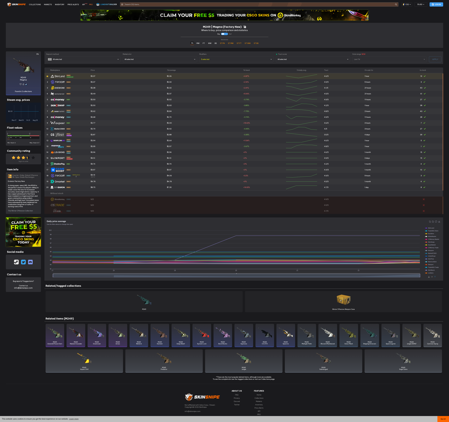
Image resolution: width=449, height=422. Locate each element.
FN (192, 43)
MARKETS (48, 5)
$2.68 (93, 117)
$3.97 (93, 170)
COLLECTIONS (35, 5)
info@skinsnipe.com (23, 288)
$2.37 (93, 76)
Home (259, 395)
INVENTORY (59, 5)
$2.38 (93, 88)
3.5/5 (326, 135)
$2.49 (93, 94)
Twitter (237, 405)
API (84, 5)
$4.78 (93, 181)
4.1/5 (326, 88)
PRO (91, 5)
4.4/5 (326, 170)
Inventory (259, 405)
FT (204, 43)
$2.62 (93, 111)
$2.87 (93, 135)
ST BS (256, 43)
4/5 (325, 129)
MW (198, 43)
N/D (92, 199)
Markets (259, 401)
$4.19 (93, 176)
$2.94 (93, 140)
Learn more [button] (74, 419)
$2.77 (93, 123)
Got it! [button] (443, 419)
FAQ (236, 395)
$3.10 (93, 158)
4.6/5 (326, 76)
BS (216, 43)
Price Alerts (259, 408)
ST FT (239, 43)
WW (209, 43)
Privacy (237, 398)
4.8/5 (326, 111)
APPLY (435, 59)
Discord (237, 401)
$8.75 (93, 187)
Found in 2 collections (23, 91)
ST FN (222, 43)
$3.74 (93, 164)
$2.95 (93, 146)
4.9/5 (326, 82)
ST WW (247, 43)
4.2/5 (326, 105)
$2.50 (93, 100)
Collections (259, 398)
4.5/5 (326, 94)
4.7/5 (326, 187)
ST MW (230, 43)
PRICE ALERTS (73, 5)
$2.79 (93, 129)
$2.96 (93, 152)
